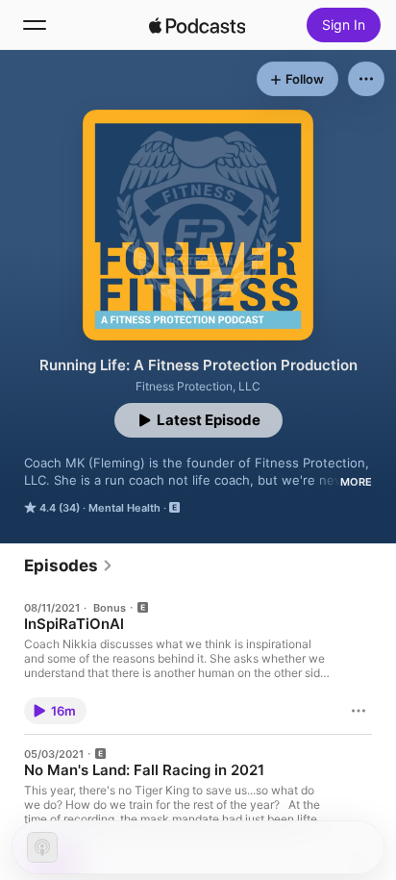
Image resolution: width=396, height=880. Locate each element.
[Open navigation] (34, 25)
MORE (356, 482)
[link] (68, 565)
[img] (197, 25)
